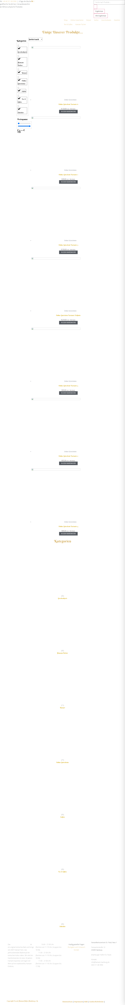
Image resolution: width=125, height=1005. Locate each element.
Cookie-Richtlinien (96, 1002)
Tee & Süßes (62, 872)
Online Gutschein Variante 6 (68, 104)
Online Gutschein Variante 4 (68, 526)
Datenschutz (67, 1002)
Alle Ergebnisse (100, 16)
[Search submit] (95, 6)
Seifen (62, 817)
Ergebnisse (99, 11)
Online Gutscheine (70, 100)
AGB (86, 1002)
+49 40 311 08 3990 (9, 1)
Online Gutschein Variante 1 (68, 175)
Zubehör (63, 926)
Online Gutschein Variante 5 (68, 245)
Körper (62, 708)
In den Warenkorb (68, 111)
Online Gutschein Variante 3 (68, 386)
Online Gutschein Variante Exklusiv (68, 315)
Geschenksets (62, 598)
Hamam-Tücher (62, 653)
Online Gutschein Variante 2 (68, 456)
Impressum (78, 1002)
